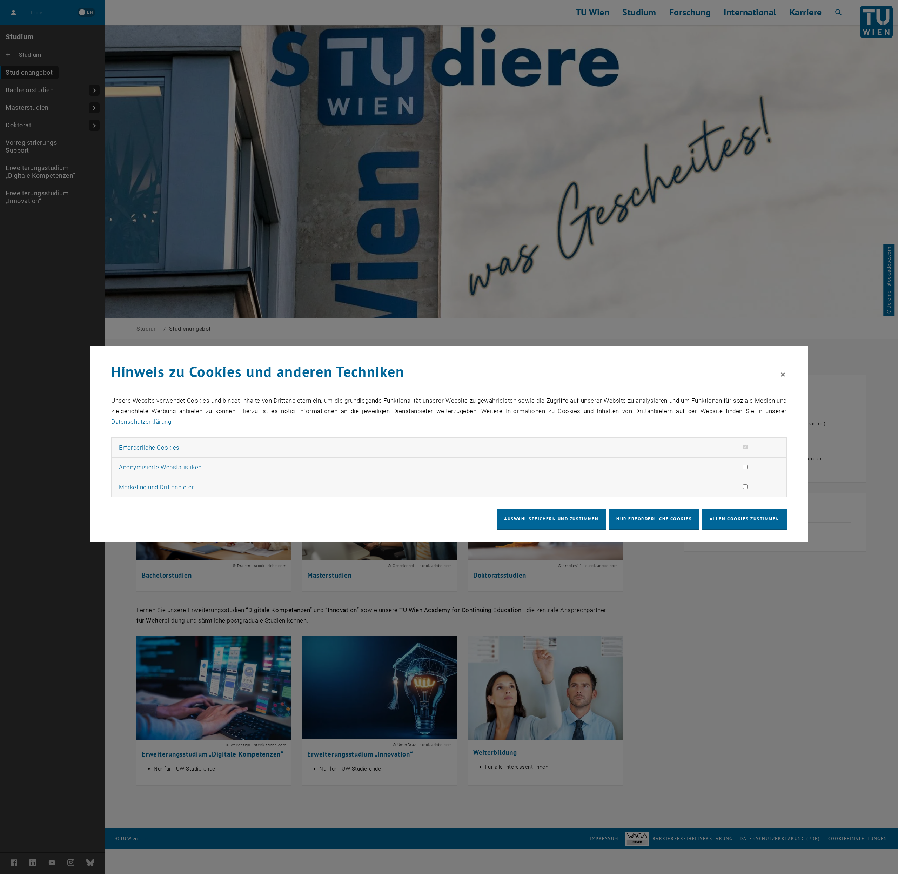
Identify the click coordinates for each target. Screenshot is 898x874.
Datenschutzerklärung (141, 421)
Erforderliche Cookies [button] (149, 447)
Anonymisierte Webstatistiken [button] (160, 467)
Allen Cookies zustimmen (744, 519)
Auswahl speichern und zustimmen (551, 519)
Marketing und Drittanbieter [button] (156, 487)
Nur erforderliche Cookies (654, 519)
